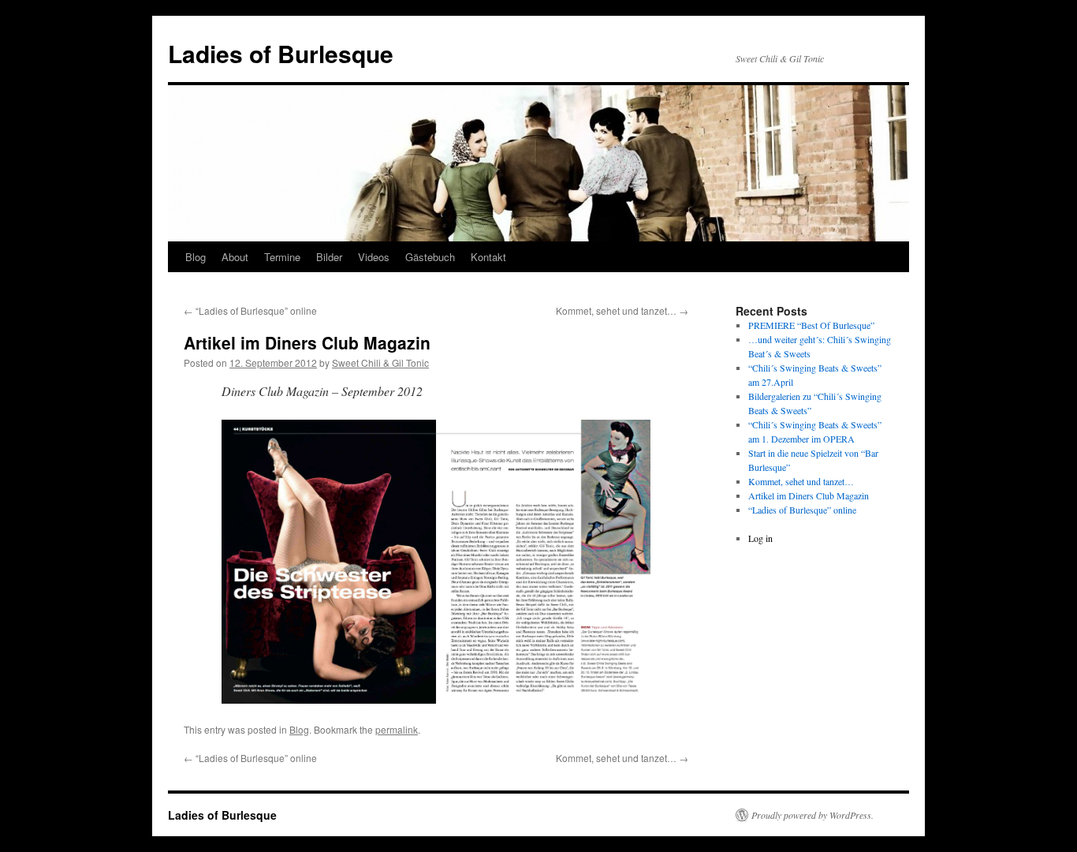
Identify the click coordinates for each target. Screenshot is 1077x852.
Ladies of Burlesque (280, 53)
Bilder (329, 256)
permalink (396, 729)
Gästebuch (430, 256)
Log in (760, 538)
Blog (195, 256)
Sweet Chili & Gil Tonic (380, 362)
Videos (373, 256)
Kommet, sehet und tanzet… (622, 310)
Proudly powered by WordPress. (812, 815)
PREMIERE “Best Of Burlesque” (811, 325)
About (235, 256)
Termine (282, 256)
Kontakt (488, 256)
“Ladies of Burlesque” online (250, 310)
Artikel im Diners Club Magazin (808, 495)
